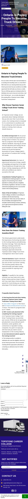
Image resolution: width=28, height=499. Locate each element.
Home (2, 25)
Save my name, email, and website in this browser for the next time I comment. (14, 407)
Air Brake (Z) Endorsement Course (14, 305)
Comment (3, 389)
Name (3, 401)
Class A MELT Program (10, 304)
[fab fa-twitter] (22, 359)
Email (2, 403)
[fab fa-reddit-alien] (22, 366)
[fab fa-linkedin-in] (22, 362)
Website (3, 405)
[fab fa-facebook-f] (22, 356)
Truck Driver (9, 25)
